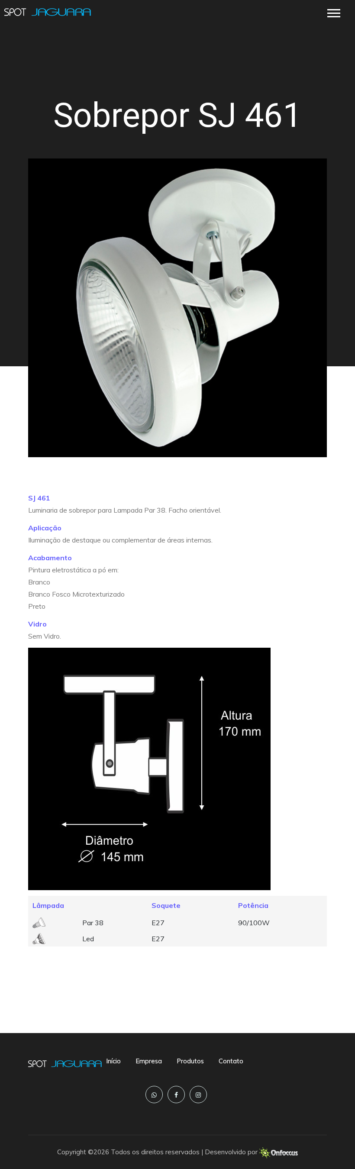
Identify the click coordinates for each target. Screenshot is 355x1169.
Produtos (190, 1061)
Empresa (149, 1061)
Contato (231, 1061)
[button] (333, 11)
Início (113, 1061)
